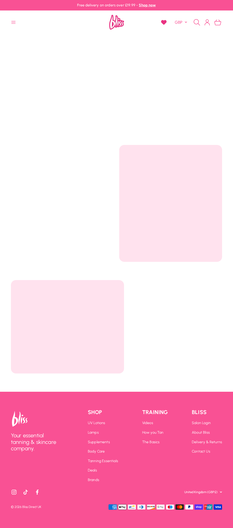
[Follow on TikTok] (26, 492)
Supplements (99, 442)
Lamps (93, 432)
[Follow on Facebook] (37, 492)
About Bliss (201, 432)
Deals (92, 470)
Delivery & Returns (207, 442)
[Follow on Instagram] (14, 492)
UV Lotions (96, 423)
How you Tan (153, 432)
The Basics (151, 442)
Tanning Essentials (103, 461)
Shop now (147, 5)
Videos (147, 423)
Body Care (96, 451)
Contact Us (201, 451)
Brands (93, 480)
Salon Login (201, 423)
